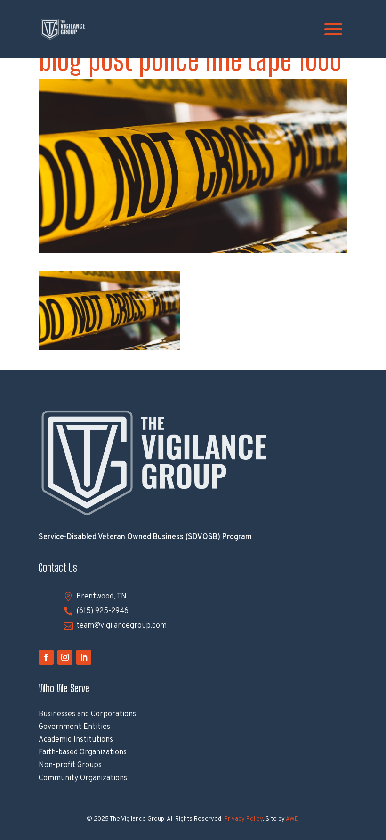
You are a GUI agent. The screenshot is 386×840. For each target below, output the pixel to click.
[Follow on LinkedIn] (83, 657)
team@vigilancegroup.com (121, 625)
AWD (292, 819)
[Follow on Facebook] (46, 657)
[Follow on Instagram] (64, 657)
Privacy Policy (243, 819)
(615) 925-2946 (102, 611)
